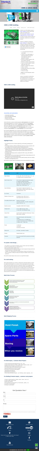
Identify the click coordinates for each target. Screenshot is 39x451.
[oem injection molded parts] (12, 42)
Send (6, 416)
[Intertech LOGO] (6, 2)
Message (4, 403)
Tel (3, 399)
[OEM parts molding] (16, 42)
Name (4, 392)
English (32, 1)
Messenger (8, 46)
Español (36, 1)
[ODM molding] (9, 42)
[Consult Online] (36, 444)
